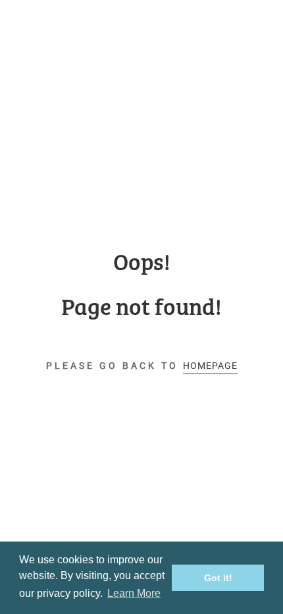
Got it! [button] (218, 577)
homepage (210, 365)
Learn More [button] (134, 593)
